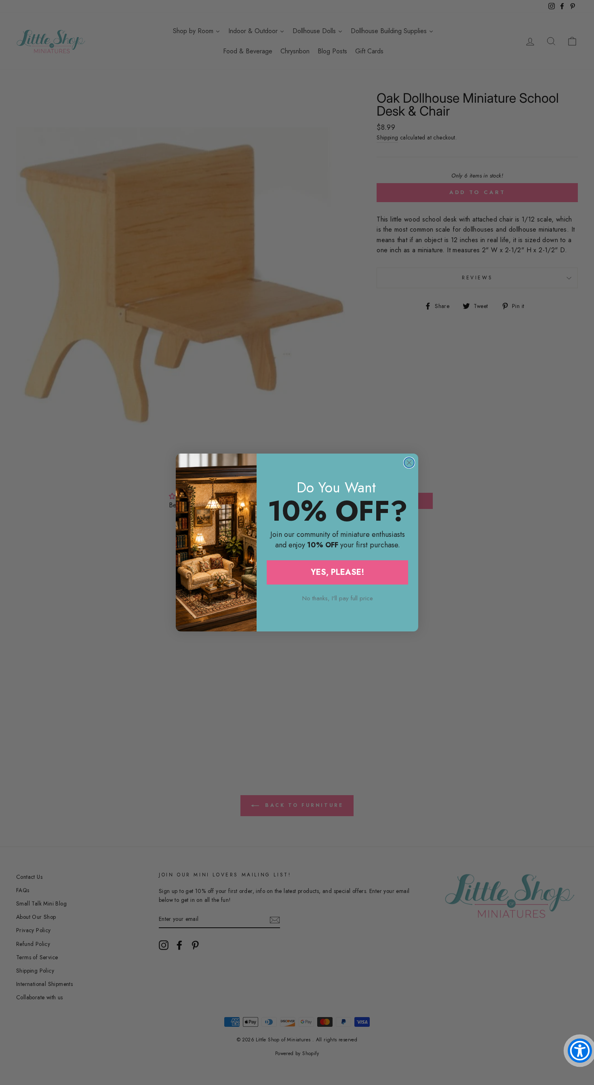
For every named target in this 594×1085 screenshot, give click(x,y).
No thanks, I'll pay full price (337, 598)
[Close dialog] (409, 463)
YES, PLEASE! (337, 572)
